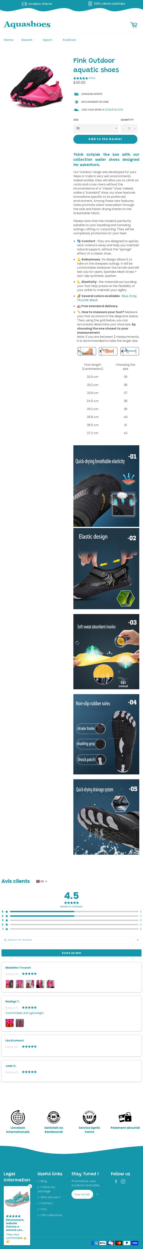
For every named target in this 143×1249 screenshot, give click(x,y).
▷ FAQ (42, 1209)
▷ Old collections (50, 1215)
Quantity (127, 119)
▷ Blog (42, 1181)
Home (8, 40)
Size (75, 119)
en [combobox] (42, 881)
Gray (132, 296)
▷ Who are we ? (49, 1197)
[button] (84, 79)
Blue (125, 296)
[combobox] (138, 940)
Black (94, 300)
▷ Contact (45, 1203)
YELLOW (82, 300)
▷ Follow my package (46, 1189)
